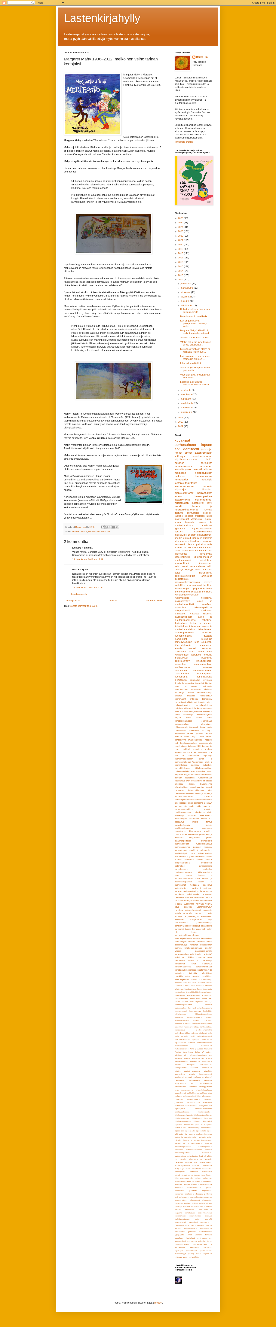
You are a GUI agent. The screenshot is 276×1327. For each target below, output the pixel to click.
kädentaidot (181, 553)
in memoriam (94, 531)
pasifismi (188, 1194)
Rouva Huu (202, 57)
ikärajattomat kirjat (201, 919)
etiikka (195, 822)
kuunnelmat (207, 995)
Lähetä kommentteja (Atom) (84, 606)
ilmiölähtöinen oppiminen (186, 1087)
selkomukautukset (182, 1039)
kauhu (191, 692)
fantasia (83, 531)
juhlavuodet (194, 727)
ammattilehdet (198, 1058)
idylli (209, 502)
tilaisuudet (189, 1225)
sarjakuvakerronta (183, 967)
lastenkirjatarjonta (204, 1008)
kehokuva (179, 926)
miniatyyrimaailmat (182, 1175)
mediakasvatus (182, 667)
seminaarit (180, 544)
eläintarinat (192, 702)
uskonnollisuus (181, 856)
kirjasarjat (180, 489)
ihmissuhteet (181, 623)
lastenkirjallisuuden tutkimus (199, 1150)
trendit (178, 506)
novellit (199, 718)
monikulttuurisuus (203, 531)
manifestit (179, 1017)
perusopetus (206, 1197)
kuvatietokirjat (182, 519)
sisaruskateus (195, 1216)
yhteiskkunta (191, 1250)
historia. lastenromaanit (200, 1074)
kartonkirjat (179, 1106)
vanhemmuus (182, 654)
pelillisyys (208, 1194)
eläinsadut (180, 613)
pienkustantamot (184, 492)
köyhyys (189, 569)
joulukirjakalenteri (182, 705)
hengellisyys (180, 740)
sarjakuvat (207, 648)
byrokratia (187, 913)
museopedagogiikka (184, 803)
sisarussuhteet (194, 585)
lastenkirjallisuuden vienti (185, 1008)
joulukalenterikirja (204, 922)
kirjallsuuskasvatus (183, 1121)
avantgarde (207, 1061)
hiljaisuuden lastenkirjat (189, 502)
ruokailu (184, 1036)
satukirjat (193, 850)
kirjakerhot (207, 869)
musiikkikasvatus (182, 1020)
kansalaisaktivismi (204, 705)
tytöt (190, 1235)
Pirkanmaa (194, 818)
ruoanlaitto (189, 1210)
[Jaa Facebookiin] (113, 527)
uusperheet (192, 1241)
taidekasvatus (205, 651)
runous (178, 1210)
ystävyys (180, 456)
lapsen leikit (201, 1131)
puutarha (201, 891)
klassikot (207, 489)
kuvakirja (208, 831)
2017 (181, 257)
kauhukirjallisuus (182, 768)
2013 (181, 275)
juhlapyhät (199, 683)
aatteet (209, 1052)
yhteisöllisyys (181, 818)
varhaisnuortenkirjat (184, 809)
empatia (208, 989)
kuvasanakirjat (194, 1128)
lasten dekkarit (182, 749)
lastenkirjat (188, 715)
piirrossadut (195, 1200)
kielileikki (188, 926)
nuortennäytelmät (182, 847)
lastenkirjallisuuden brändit (187, 800)
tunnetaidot (181, 479)
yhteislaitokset (206, 1250)
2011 (181, 417)
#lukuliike (208, 1049)
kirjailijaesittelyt (182, 661)
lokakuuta (186, 292)
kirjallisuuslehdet (205, 1112)
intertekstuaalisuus (204, 1090)
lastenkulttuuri (182, 563)
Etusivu (113, 600)
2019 (181, 249)
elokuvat (208, 654)
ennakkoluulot (206, 1065)
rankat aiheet (183, 452)
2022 (181, 236)
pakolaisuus (180, 1030)
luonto (178, 496)
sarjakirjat (206, 462)
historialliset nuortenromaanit (197, 550)
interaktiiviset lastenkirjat (193, 657)
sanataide (202, 752)
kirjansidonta (206, 926)
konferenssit (180, 995)
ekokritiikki (180, 585)
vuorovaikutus (182, 598)
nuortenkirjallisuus (204, 844)
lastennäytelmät (204, 673)
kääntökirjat (195, 998)
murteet (209, 1017)
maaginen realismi (202, 749)
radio (210, 1033)
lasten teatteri (183, 875)
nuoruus (208, 509)
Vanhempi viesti (154, 600)
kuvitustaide (193, 513)
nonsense (207, 667)
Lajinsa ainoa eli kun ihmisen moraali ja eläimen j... (195, 357)
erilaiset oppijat (182, 1071)
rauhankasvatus (204, 676)
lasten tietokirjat (185, 522)
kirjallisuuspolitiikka (203, 768)
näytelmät (179, 1187)
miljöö (209, 730)
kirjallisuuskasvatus (186, 459)
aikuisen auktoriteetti (183, 989)
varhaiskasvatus (182, 1049)
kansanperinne (203, 496)
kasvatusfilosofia (182, 825)
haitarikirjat (207, 1071)
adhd (186, 1055)
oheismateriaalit (194, 1187)
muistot (198, 1178)
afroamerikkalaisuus (198, 1055)
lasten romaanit (203, 569)
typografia (180, 528)
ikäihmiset (179, 919)
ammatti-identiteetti (193, 538)
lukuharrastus (182, 541)
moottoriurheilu (186, 1178)
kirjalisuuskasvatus (183, 872)
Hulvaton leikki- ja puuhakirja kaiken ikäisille (195, 310)
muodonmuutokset (183, 1181)
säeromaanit (180, 699)
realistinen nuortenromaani (198, 778)
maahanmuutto (205, 1162)
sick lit (179, 755)
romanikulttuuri (197, 1206)
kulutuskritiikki (194, 746)
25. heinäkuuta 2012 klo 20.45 (87, 587)
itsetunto (179, 513)
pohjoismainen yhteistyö (201, 954)
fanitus (209, 822)
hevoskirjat (206, 598)
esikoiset (207, 513)
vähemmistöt (199, 781)
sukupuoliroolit (182, 610)
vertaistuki (194, 1247)
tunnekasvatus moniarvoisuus (198, 1229)
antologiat (179, 784)
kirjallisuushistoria (182, 1112)
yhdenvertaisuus (197, 856)
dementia (201, 989)
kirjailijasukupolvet (188, 743)
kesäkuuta (186, 390)
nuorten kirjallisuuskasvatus (188, 948)
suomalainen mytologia (200, 755)
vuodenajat (180, 692)
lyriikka (209, 837)
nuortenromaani (205, 1184)
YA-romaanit (197, 762)
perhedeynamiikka (204, 1030)
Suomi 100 (206, 818)
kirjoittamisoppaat (191, 1124)
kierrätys (179, 569)
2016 (181, 262)
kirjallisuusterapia (182, 1118)
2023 (181, 231)
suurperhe (204, 1222)
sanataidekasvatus (183, 721)
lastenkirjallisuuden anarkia (187, 938)
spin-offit (208, 1219)
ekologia (178, 916)
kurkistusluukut (193, 995)
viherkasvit (200, 812)
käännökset (180, 664)
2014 (181, 271)
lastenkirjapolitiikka (183, 1153)
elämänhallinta (181, 765)
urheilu (209, 736)
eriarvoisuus (207, 1068)
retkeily (202, 1203)
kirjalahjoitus (180, 1109)
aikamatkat (195, 680)
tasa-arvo (179, 900)
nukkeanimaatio (190, 1184)
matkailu (191, 696)
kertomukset (206, 645)
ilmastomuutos (206, 1083)
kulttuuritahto (180, 730)
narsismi (178, 891)
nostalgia (206, 479)
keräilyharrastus (205, 1106)
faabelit (209, 787)
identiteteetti (194, 1080)
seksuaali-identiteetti (201, 591)
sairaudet (191, 752)
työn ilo (189, 781)
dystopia (208, 636)
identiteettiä (207, 1077)
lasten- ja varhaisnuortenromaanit (193, 547)
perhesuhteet (185, 445)
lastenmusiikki (205, 800)
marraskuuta (187, 288)
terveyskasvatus (192, 900)
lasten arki (187, 834)
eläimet (208, 519)
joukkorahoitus (206, 1093)
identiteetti (190, 449)
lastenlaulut (207, 1153)
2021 (181, 240)
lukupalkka (206, 639)
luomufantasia (191, 1162)
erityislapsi (207, 680)
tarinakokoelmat (205, 853)
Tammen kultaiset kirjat (185, 986)
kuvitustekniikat (181, 998)
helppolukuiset (203, 472)
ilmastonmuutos (195, 740)
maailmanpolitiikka (183, 841)
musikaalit (196, 1181)
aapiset (199, 859)
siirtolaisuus (190, 1213)
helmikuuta (186, 407)
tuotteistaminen (205, 1232)
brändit (178, 913)
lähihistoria (206, 576)
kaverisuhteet (191, 1106)
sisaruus (208, 1216)
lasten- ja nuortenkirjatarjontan (197, 1140)
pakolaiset (207, 689)
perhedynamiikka (183, 642)
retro (197, 642)
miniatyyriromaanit (194, 1017)
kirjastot (197, 1121)
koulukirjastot (206, 1124)
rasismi (209, 891)
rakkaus (179, 516)
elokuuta (185, 301)
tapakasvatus (180, 1043)
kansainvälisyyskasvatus (187, 582)
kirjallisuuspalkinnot (202, 528)
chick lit (208, 762)
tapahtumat (206, 610)
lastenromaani (181, 1011)
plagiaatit (188, 1203)
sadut (177, 550)
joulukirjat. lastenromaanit (187, 1099)
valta (187, 976)
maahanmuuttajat (203, 664)
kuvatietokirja (197, 793)
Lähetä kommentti (78, 594)
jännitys (208, 683)
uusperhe (208, 806)
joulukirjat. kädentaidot (202, 1096)
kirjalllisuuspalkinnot (203, 992)
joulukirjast (187, 1096)
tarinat (201, 736)
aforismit (208, 986)
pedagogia (198, 1194)
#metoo (178, 1052)
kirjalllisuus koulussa (202, 1118)
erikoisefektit (206, 863)
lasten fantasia (181, 1001)
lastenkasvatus (182, 689)
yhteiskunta (197, 519)
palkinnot (180, 476)
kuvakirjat (105, 531)
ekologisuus (206, 724)
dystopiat (191, 1065)
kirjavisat (178, 1124)
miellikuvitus (207, 1172)
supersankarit (180, 1222)
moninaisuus (195, 689)
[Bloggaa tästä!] (106, 527)
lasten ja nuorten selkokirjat (193, 686)
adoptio (209, 781)
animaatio (208, 910)
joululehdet (207, 765)
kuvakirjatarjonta (204, 708)
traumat (178, 1229)
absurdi (208, 859)
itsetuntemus (205, 563)
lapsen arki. (190, 1131)
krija (184, 1128)
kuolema (207, 538)
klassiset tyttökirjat (201, 613)
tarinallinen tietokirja (186, 973)
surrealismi (193, 1222)
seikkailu (189, 516)
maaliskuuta (187, 403)
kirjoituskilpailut (204, 661)
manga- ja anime (183, 1168)
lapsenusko (207, 998)
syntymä (196, 1039)
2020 (181, 244)
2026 (181, 218)
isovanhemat (180, 1093)
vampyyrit (196, 976)
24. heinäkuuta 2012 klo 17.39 (87, 559)
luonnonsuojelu (183, 591)
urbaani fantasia (203, 1235)
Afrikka (209, 856)
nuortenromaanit (202, 456)
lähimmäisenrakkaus (203, 1014)
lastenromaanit (203, 452)
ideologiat (195, 765)
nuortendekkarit (182, 844)
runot (209, 957)
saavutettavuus (205, 1210)
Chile (194, 983)
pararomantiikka (182, 954)
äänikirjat (188, 907)
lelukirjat (178, 696)
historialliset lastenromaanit (193, 866)
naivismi (208, 733)
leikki (209, 566)
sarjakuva (179, 894)
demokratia (199, 913)
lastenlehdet (206, 938)
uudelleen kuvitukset (185, 1238)
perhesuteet (184, 1197)
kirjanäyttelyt (180, 831)
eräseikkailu (206, 916)
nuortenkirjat (181, 676)
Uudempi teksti (72, 600)
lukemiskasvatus (184, 486)
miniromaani (196, 1175)
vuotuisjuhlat (180, 702)
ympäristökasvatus (202, 588)
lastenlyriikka (182, 499)
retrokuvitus (206, 553)
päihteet (178, 736)
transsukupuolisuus (203, 1225)
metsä (209, 941)
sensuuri (208, 803)
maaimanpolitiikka (182, 1165)
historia (191, 544)
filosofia (178, 683)
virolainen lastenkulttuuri (200, 815)
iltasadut (208, 740)
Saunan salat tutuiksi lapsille (194, 337)
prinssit (195, 1203)
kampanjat (179, 790)
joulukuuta (186, 283)
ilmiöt (209, 459)
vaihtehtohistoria (205, 1241)
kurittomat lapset (183, 929)
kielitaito (208, 825)
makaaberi (207, 1165)
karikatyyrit (207, 1102)
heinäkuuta (187, 305)
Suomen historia (205, 983)
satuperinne (181, 670)
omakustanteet (204, 535)
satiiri (193, 1036)
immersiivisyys (187, 1090)
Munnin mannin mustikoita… (194, 316)
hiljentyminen (205, 629)
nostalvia (178, 1184)
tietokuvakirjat (182, 588)
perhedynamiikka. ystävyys (186, 1033)
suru (193, 853)
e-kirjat (209, 913)
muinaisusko (206, 841)
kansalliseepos (181, 869)
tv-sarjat (178, 904)
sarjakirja (178, 1213)
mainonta (196, 1165)
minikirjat (194, 945)
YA (203, 1052)
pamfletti (193, 1191)
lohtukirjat (208, 1156)
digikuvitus (179, 822)
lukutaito (191, 941)
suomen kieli (181, 806)
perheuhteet (195, 1197)
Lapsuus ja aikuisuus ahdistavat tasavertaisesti (194, 383)
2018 (181, 253)
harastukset (180, 1074)
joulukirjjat (208, 1099)
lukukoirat (179, 1162)
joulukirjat (206, 449)
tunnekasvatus (203, 476)
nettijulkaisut (206, 1181)
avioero (178, 1065)
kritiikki (187, 793)
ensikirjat (194, 1068)
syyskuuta (186, 296)
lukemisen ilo (196, 730)
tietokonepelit (206, 900)
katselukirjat (206, 560)
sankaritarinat (181, 850)
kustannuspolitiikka (202, 607)
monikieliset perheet (184, 733)
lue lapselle (180, 1159)
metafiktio (194, 1172)
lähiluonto (201, 941)
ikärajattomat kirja (185, 1083)
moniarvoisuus (183, 466)
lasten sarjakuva (196, 1001)
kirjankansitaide (205, 872)
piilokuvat (203, 1033)
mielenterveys (181, 945)
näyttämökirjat (206, 1027)
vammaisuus (206, 1046)
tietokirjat (207, 585)
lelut (201, 1156)
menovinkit (196, 1168)
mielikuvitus (181, 535)
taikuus (209, 897)
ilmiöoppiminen (205, 1087)
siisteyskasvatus (205, 1213)
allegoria (178, 1058)
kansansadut (206, 727)
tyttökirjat (194, 699)
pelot (177, 572)
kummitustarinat (198, 771)
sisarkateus (180, 781)
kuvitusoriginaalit (183, 617)
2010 (181, 422)
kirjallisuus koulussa (201, 541)
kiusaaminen (195, 831)
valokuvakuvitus (181, 1046)
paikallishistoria (204, 544)
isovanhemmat (203, 499)
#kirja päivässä (196, 1049)
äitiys (177, 907)
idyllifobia (208, 1080)
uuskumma (189, 904)
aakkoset (200, 986)
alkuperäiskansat (182, 863)
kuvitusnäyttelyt (182, 601)
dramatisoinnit (206, 784)
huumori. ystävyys (193, 1077)
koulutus (178, 1128)
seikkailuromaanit (204, 1036)
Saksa (197, 1052)
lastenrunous (195, 1011)
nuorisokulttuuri (197, 774)
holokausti (179, 1077)
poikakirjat (179, 957)
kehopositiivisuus (196, 790)
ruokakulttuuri (206, 696)
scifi (210, 752)
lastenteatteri (192, 1156)
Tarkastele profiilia (184, 142)
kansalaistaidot (193, 1102)
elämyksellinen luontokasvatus (189, 787)
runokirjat (208, 847)
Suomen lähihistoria (184, 859)
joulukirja (178, 1096)
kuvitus (178, 834)
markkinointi (180, 752)
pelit (176, 1197)
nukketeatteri (206, 945)
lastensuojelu (180, 941)
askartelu (196, 654)
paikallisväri (179, 1191)
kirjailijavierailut (205, 743)
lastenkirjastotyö (204, 692)
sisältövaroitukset (182, 1219)
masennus (207, 885)
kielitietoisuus (182, 579)
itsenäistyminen (205, 702)
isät (176, 743)
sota (197, 1219)
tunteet (192, 1043)
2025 (181, 222)
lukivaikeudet (180, 1014)
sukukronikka (193, 894)
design (192, 784)
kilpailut (196, 926)
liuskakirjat (207, 1011)
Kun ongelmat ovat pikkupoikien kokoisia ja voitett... (193, 323)
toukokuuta (186, 394)
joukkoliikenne (193, 1093)
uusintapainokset (204, 1238)
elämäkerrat (181, 639)
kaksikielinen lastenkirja (185, 992)
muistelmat (196, 888)
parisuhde (179, 1194)
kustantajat (207, 746)
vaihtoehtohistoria (204, 1043)
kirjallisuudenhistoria (203, 1109)
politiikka (190, 957)
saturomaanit (181, 566)
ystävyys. (178, 1257)
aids (210, 1055)
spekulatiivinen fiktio (203, 970)
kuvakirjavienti (198, 929)
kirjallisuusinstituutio (185, 576)
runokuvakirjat (190, 736)
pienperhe (198, 803)
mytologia (208, 888)
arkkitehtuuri (195, 1061)
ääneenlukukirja (183, 645)
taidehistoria (207, 1039)
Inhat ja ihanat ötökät (190, 363)
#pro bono (188, 1052)
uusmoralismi (180, 1241)
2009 (181, 426)
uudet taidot (195, 806)
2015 (181, 266)
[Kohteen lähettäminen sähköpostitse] (103, 527)
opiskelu (208, 1187)
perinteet (197, 847)
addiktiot (178, 1055)
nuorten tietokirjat (191, 1027)
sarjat (177, 970)
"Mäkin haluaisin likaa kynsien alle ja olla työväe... (195, 343)
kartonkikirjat (205, 572)
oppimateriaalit (189, 891)
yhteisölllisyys (180, 1254)
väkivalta (200, 904)
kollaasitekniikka (182, 771)
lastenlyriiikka (180, 1156)
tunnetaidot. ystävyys (185, 1232)
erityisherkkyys (192, 916)
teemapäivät (181, 680)
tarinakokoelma (182, 724)
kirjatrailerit (207, 1121)
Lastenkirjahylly (102, 18)
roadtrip (186, 1206)
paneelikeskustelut (203, 951)
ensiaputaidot (180, 1068)
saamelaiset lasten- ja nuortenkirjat (193, 960)
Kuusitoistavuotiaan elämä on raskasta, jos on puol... (195, 350)
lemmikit (179, 648)
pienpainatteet (181, 1200)
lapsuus (179, 531)
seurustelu (206, 642)
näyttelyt (208, 582)
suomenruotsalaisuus (194, 897)
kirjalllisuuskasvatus (184, 828)
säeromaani (206, 721)
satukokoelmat (187, 970)
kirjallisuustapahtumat (203, 1115)
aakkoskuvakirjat (193, 910)
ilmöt (177, 1090)
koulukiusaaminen (202, 670)
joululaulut (179, 1102)
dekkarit (192, 535)
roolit (177, 1036)
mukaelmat (207, 1178)
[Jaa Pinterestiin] (117, 527)
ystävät (208, 904)
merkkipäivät (180, 1172)
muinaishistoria (181, 888)
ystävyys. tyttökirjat (191, 1257)
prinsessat (200, 957)
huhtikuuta (186, 399)
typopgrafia (179, 1235)
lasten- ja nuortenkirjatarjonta (193, 508)
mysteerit (199, 733)
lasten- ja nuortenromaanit (188, 1143)
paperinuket (207, 1191)
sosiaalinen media (185, 651)
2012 (181, 279)
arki (194, 989)
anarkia (75, 531)
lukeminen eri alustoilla (200, 1159)
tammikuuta (187, 412)
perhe (209, 718)
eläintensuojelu (181, 727)
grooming (196, 1071)
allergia (187, 1058)
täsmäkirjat (207, 699)
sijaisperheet (180, 1216)
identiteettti (179, 1080)
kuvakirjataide (182, 673)
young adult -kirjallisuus (200, 1254)
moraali (192, 648)
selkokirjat (207, 620)
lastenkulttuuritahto (186, 482)
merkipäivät (207, 1168)
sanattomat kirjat (185, 964)
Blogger (158, 1302)
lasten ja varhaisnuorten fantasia (190, 1137)
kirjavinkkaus (181, 746)
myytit (187, 774)
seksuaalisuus (197, 566)
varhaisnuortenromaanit (187, 594)
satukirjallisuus (182, 557)
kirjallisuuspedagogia (184, 1115)
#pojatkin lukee (203, 516)
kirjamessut (207, 828)
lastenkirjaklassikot (184, 632)
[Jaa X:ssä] (110, 527)
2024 (181, 227)
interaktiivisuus (181, 922)
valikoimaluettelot (182, 1244)
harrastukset (204, 492)
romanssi (208, 1206)
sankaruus (207, 964)
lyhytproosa (194, 837)
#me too (187, 983)
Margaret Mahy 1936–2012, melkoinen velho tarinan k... (195, 331)
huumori (179, 462)
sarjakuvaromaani (204, 967)
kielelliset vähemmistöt (185, 708)
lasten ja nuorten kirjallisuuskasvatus (195, 1134)
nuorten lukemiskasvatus (193, 1024)
